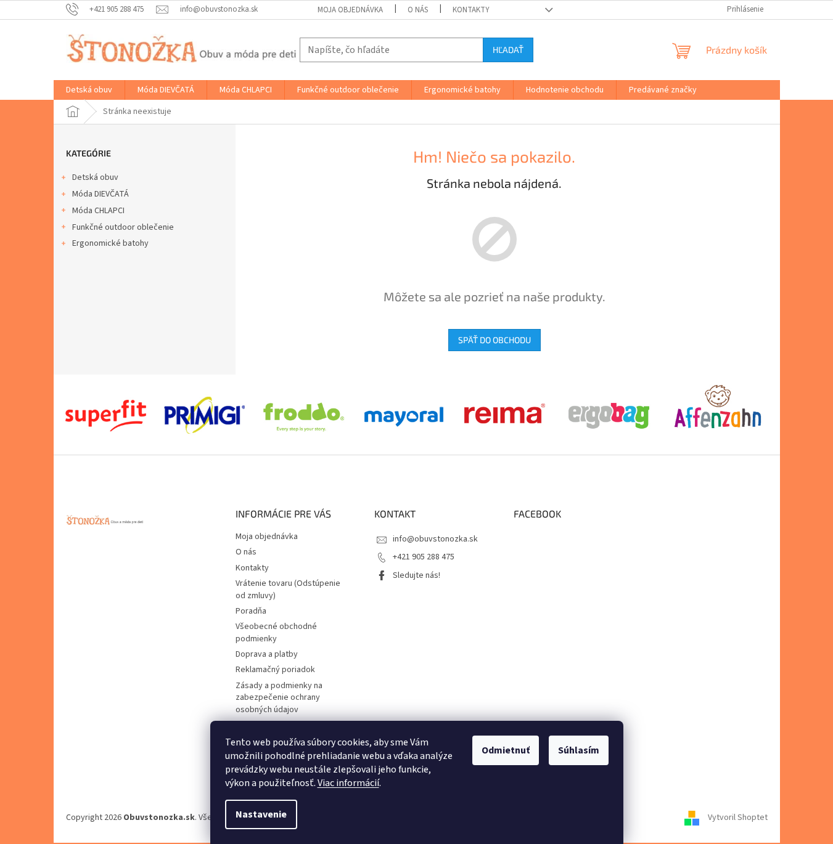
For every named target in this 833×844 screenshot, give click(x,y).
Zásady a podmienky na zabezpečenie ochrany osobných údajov (279, 698)
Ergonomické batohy (110, 243)
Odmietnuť (506, 750)
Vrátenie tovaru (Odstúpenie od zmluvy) (288, 589)
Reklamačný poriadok (275, 669)
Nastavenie (261, 814)
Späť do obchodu (494, 340)
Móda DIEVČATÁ (100, 194)
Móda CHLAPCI (98, 211)
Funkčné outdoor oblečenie (123, 227)
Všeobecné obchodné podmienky (276, 632)
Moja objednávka (350, 9)
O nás (418, 9)
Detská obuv (95, 177)
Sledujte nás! (416, 575)
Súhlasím (578, 750)
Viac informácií (348, 783)
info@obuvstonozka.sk (435, 539)
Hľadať (508, 49)
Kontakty (471, 9)
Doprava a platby (267, 654)
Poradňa (251, 611)
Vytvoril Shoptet (738, 817)
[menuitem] (89, 90)
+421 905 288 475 (423, 557)
